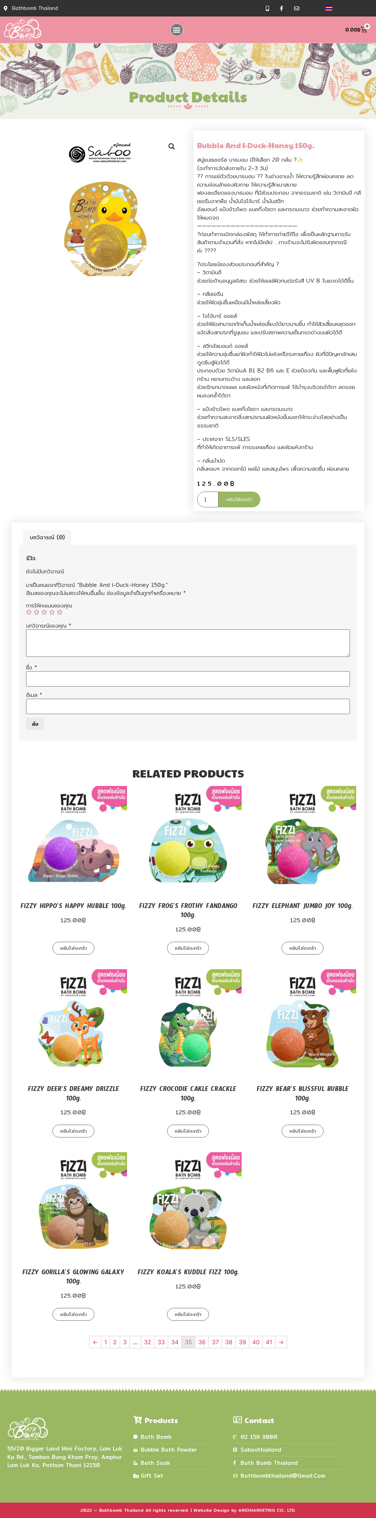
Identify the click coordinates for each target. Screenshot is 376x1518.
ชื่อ (31, 667)
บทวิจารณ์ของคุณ (48, 625)
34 (174, 1342)
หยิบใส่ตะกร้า (239, 499)
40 (256, 1342)
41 (269, 1342)
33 (161, 1342)
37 (215, 1342)
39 (242, 1342)
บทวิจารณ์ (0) (47, 537)
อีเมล (34, 695)
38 (228, 1342)
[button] (176, 29)
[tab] (47, 537)
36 (202, 1342)
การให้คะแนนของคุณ (49, 605)
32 (147, 1342)
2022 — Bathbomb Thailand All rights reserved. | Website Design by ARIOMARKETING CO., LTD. (188, 1510)
